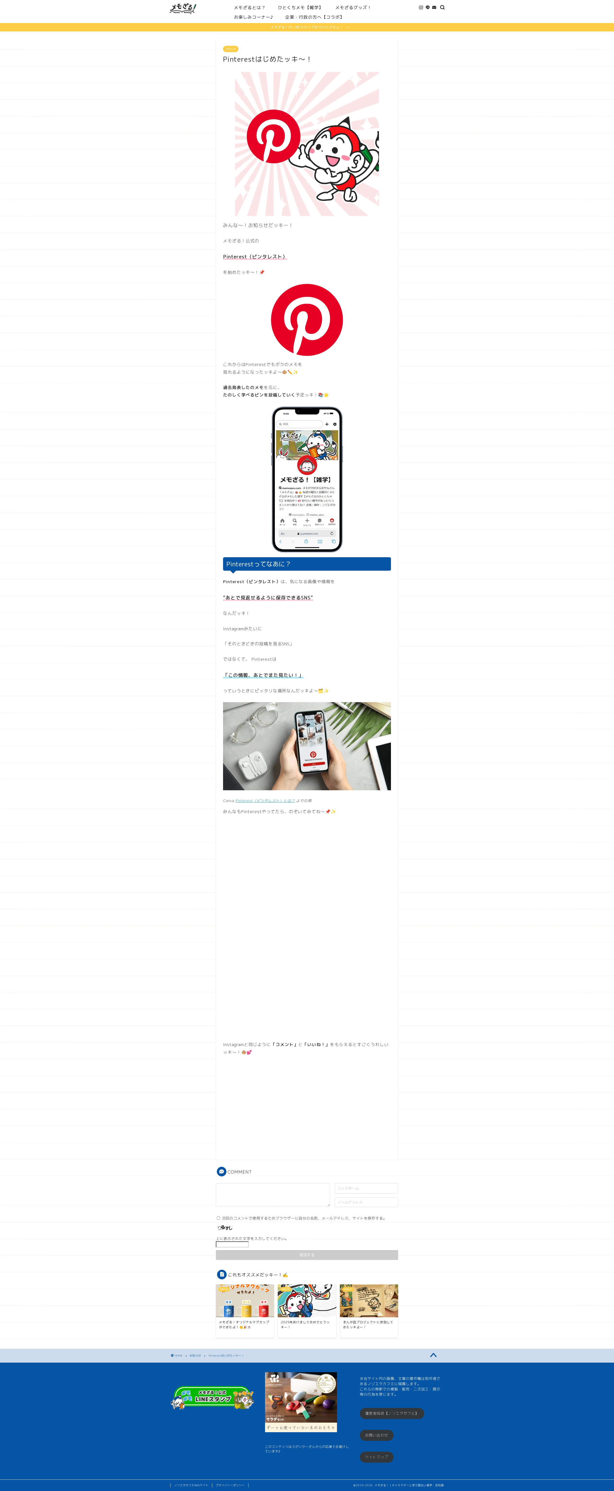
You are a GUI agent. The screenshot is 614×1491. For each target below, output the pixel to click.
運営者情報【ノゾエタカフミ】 (392, 1413)
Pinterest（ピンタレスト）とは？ (265, 800)
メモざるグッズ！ (353, 7)
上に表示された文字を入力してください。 (252, 1238)
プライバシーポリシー (230, 1485)
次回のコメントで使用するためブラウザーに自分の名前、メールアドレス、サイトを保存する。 (304, 1218)
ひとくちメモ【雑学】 (300, 7)
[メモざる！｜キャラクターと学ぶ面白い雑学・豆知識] (183, 16)
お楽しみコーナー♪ (253, 17)
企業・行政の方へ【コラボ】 (314, 17)
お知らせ (230, 49)
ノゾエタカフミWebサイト (191, 1485)
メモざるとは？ (250, 7)
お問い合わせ (376, 1435)
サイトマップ (376, 1457)
